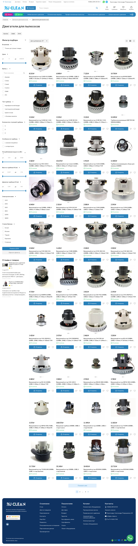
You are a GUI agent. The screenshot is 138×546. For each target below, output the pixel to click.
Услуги (63, 525)
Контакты (43, 516)
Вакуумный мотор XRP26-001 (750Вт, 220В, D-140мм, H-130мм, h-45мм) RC (41, 426)
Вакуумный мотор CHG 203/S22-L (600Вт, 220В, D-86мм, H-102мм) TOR (40, 339)
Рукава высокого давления (91, 513)
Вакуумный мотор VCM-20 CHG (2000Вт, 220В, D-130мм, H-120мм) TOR (68, 208)
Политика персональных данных (15, 538)
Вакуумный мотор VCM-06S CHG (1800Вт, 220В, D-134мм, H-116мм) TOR (41, 252)
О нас (41, 507)
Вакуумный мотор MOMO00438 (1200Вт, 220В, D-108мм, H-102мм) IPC (96, 77)
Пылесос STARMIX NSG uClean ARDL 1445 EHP (16, 282)
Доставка (17, 2)
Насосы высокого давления (96, 14)
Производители (44, 531)
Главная (5, 19)
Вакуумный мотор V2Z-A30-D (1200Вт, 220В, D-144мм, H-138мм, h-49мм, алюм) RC (67, 383)
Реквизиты (43, 522)
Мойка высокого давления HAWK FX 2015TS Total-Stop (17, 264)
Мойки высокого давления (36, 14)
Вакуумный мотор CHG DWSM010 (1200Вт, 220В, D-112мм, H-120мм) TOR (68, 339)
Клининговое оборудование (92, 507)
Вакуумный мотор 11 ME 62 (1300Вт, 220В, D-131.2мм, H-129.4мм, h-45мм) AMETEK (40, 77)
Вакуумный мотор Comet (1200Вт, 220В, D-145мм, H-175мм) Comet (67, 165)
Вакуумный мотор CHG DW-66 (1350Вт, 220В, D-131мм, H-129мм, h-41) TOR (95, 339)
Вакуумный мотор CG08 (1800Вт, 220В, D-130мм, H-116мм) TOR (67, 252)
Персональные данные (47, 528)
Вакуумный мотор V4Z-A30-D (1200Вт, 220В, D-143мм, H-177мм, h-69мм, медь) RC (40, 165)
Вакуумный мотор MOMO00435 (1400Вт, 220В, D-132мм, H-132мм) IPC (123, 77)
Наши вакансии (44, 513)
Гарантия (64, 516)
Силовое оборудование (90, 524)
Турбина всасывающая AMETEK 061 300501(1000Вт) (123, 121)
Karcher (5, 33)
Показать (12, 248)
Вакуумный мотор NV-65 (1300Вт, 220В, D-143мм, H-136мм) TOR (40, 383)
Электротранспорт (89, 521)
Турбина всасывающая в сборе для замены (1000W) (122, 165)
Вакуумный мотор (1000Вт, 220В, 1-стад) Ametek (95, 426)
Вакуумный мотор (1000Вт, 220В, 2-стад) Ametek (67, 470)
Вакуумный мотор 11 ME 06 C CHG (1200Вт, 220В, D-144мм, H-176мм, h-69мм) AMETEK (40, 121)
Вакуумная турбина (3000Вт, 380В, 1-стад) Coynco (68, 426)
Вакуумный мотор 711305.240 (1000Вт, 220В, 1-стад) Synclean (41, 470)
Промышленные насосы (90, 510)
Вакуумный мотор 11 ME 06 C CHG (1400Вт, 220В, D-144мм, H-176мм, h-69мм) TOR (95, 121)
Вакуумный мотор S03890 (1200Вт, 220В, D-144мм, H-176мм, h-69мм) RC (40, 295)
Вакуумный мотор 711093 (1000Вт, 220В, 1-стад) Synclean (122, 426)
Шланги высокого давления (117, 14)
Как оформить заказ (67, 519)
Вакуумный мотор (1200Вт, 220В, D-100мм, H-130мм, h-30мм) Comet (40, 208)
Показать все (82, 485)
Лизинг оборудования (54, 2)
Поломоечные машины (55, 14)
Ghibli (13, 33)
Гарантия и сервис (41, 2)
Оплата (25, 2)
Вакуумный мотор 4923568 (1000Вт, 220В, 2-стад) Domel (122, 470)
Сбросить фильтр (14, 252)
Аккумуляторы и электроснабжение (89, 517)
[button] (132, 14)
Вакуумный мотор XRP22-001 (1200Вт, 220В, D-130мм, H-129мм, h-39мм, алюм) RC (123, 383)
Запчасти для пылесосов (20, 19)
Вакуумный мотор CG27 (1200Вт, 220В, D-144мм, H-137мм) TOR (67, 295)
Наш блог (43, 519)
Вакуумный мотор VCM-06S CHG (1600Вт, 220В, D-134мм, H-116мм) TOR (123, 252)
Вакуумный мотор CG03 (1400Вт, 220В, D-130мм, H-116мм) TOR (94, 208)
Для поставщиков (45, 510)
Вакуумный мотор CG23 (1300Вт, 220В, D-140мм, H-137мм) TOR (94, 165)
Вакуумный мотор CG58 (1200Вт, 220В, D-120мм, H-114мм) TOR (121, 208)
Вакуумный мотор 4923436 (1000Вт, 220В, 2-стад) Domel (95, 470)
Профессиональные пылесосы (74, 14)
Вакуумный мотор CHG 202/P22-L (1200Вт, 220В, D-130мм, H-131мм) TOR (123, 295)
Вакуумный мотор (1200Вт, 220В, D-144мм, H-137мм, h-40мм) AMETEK (67, 77)
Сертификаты (65, 522)
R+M (19, 33)
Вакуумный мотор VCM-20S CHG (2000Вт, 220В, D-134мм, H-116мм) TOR (96, 252)
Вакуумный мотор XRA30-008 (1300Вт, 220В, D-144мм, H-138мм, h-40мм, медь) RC (96, 383)
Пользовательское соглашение (49, 525)
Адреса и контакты (69, 2)
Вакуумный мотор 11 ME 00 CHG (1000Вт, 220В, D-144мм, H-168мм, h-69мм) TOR (67, 121)
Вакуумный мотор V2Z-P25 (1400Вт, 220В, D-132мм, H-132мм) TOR (95, 295)
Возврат (31, 2)
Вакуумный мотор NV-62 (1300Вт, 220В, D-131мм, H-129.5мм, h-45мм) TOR (122, 339)
